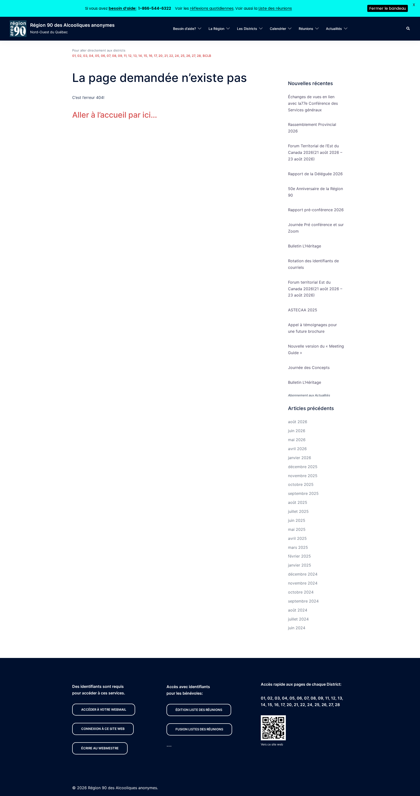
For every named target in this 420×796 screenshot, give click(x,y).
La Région (216, 28)
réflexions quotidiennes (212, 8)
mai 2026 (297, 439)
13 (135, 56)
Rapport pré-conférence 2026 (316, 209)
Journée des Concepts (309, 367)
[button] (408, 29)
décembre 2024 (302, 574)
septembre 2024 (303, 601)
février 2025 (299, 556)
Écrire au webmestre (100, 748)
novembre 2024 (302, 583)
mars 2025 (298, 547)
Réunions (306, 28)
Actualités (334, 28)
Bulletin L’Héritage (304, 246)
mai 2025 (297, 529)
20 (160, 56)
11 (125, 56)
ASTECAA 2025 (302, 309)
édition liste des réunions (198, 710)
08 (114, 56)
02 (79, 56)
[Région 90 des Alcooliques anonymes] (18, 28)
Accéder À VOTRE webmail (103, 709)
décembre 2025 (302, 466)
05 (97, 56)
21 (165, 56)
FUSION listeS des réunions (199, 729)
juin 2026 (296, 430)
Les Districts (247, 28)
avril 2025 (297, 538)
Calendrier (278, 28)
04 (91, 56)
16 (150, 56)
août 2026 (297, 421)
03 (85, 56)
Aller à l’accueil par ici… (114, 115)
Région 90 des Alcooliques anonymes (72, 25)
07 (108, 56)
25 (182, 56)
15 (145, 56)
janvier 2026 (299, 457)
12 (129, 56)
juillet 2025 (298, 511)
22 (171, 56)
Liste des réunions (275, 8)
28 (199, 56)
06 (103, 56)
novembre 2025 (302, 475)
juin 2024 (296, 627)
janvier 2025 (299, 565)
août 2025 (297, 502)
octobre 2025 (301, 484)
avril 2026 (297, 448)
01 (74, 56)
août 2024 (297, 610)
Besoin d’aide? (184, 28)
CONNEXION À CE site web (103, 729)
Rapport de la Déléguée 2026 (315, 173)
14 (140, 56)
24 (177, 56)
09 (120, 56)
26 (188, 56)
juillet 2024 (298, 619)
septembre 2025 (303, 493)
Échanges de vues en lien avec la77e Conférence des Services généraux (313, 103)
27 (193, 56)
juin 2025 (296, 520)
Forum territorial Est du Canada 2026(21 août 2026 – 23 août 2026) (315, 289)
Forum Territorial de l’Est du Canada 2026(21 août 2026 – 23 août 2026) (315, 152)
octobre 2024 (301, 592)
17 (155, 56)
